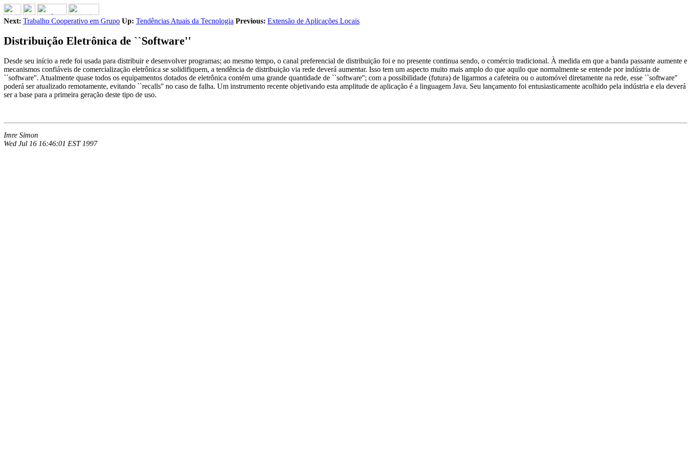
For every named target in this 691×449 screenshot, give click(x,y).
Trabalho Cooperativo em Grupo (71, 21)
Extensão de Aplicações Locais (313, 21)
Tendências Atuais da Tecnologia (185, 21)
